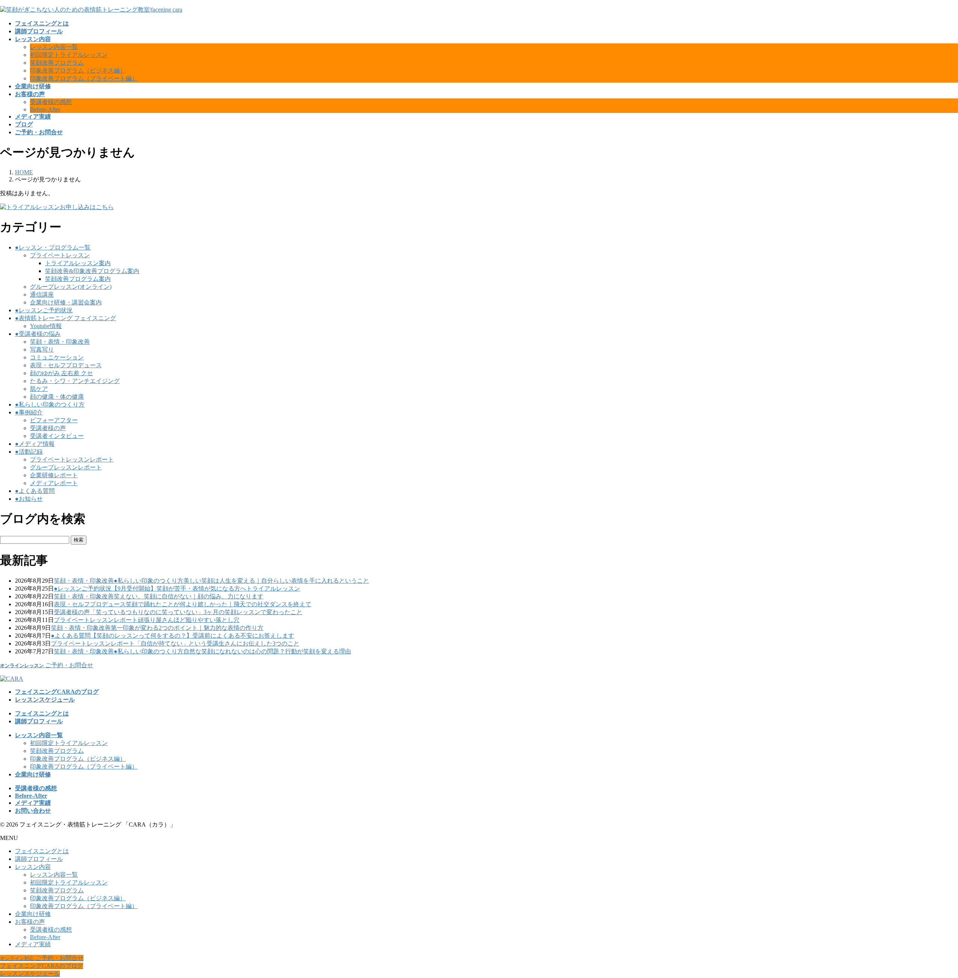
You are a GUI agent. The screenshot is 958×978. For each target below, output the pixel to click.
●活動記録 (29, 451)
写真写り (42, 349)
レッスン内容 (33, 867)
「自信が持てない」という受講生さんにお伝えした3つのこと (217, 643)
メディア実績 (33, 944)
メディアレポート (54, 483)
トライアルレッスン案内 (78, 263)
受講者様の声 (48, 428)
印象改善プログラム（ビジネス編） (78, 70)
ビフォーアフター (54, 420)
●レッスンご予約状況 (44, 310)
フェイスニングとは (42, 851)
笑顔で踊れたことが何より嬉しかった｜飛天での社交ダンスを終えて (218, 604)
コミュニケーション (57, 357)
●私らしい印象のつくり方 (50, 404)
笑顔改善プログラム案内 (78, 279)
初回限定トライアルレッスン (69, 55)
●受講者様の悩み (38, 334)
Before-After (45, 109)
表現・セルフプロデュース (66, 365)
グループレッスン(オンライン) (71, 286)
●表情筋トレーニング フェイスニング (65, 318)
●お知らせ (29, 499)
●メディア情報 (35, 444)
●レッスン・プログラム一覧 (53, 247)
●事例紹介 (29, 412)
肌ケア (39, 389)
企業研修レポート (54, 475)
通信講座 (42, 294)
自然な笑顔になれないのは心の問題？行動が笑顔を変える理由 (267, 651)
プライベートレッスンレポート (72, 459)
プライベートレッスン (60, 255)
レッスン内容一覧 (54, 47)
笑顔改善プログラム (57, 62)
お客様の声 (30, 922)
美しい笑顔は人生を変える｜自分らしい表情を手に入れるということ (276, 580)
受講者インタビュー (57, 436)
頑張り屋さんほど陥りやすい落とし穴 (189, 620)
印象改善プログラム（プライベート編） (84, 78)
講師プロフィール (39, 859)
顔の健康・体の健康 (57, 396)
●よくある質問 (35, 491)
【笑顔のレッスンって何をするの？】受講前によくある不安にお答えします (192, 635)
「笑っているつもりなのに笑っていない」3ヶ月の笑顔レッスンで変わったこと (196, 612)
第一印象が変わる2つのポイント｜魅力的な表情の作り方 (187, 628)
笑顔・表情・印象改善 (60, 341)
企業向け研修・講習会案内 (66, 302)
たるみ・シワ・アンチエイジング (75, 381)
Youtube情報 (46, 326)
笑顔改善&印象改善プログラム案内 (92, 271)
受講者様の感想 (51, 102)
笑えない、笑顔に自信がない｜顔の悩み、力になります (188, 596)
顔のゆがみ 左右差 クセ (61, 373)
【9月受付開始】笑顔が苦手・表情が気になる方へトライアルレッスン (206, 588)
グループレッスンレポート (66, 467)
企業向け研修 (33, 914)
